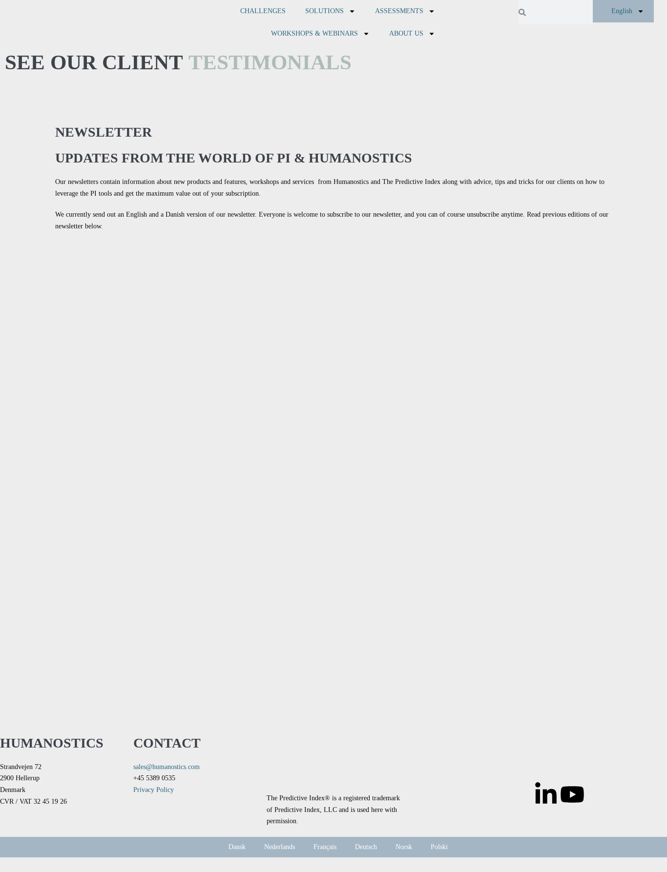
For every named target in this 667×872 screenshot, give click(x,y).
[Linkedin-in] (546, 794)
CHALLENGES (263, 11)
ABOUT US (406, 33)
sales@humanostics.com (166, 767)
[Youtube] (572, 794)
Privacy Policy (153, 789)
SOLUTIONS (324, 11)
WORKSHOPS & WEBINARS (314, 33)
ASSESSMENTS (399, 11)
